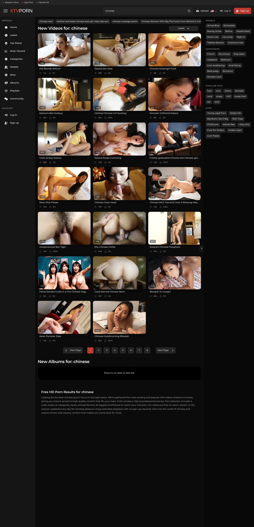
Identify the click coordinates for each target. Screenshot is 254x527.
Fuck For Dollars (215, 130)
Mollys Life (235, 113)
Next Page (163, 350)
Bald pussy (213, 71)
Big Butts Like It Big (217, 119)
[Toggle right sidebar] (201, 248)
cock (209, 96)
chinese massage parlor (124, 21)
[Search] (189, 10)
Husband (212, 60)
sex (209, 102)
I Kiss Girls (244, 124)
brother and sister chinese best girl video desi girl (83, 21)
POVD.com (213, 124)
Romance (228, 71)
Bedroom (226, 60)
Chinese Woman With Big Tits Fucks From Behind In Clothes (173, 21)
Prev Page (75, 350)
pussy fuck (240, 96)
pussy (219, 96)
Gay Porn (29, 2)
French (211, 54)
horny (228, 91)
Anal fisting (235, 65)
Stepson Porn (12, 2)
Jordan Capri (235, 130)
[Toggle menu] (5, 10)
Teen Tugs (237, 119)
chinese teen (46, 21)
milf (229, 96)
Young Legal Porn (216, 113)
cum (218, 91)
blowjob (239, 91)
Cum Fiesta (213, 136)
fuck (209, 91)
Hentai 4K (44, 2)
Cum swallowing (216, 65)
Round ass (224, 54)
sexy (217, 102)
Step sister (239, 54)
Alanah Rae (229, 124)
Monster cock (214, 77)
